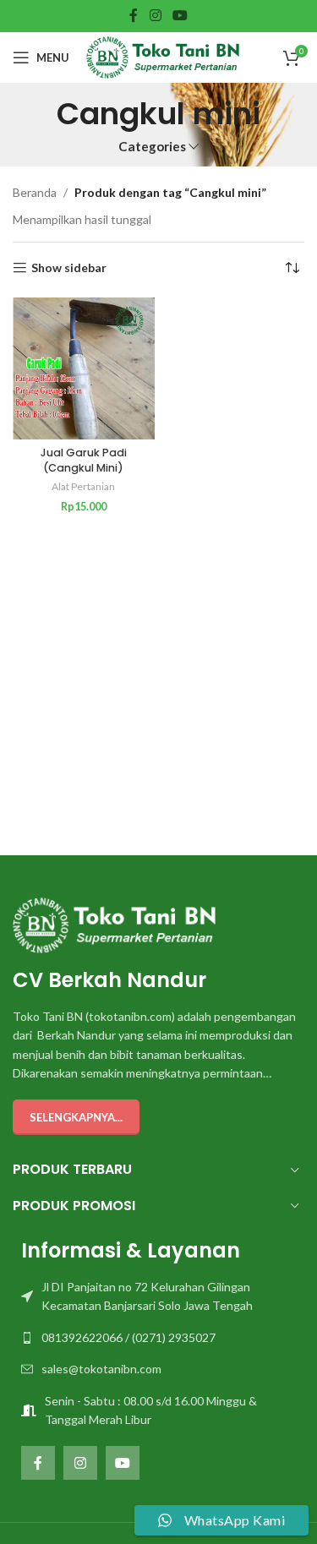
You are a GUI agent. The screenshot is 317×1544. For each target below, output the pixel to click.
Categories (152, 146)
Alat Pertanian (83, 486)
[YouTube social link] (180, 15)
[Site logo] (162, 56)
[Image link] (114, 923)
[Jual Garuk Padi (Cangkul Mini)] (84, 368)
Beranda (35, 192)
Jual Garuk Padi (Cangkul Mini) (84, 460)
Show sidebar (69, 268)
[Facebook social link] (134, 15)
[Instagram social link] (155, 15)
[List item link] (158, 1297)
